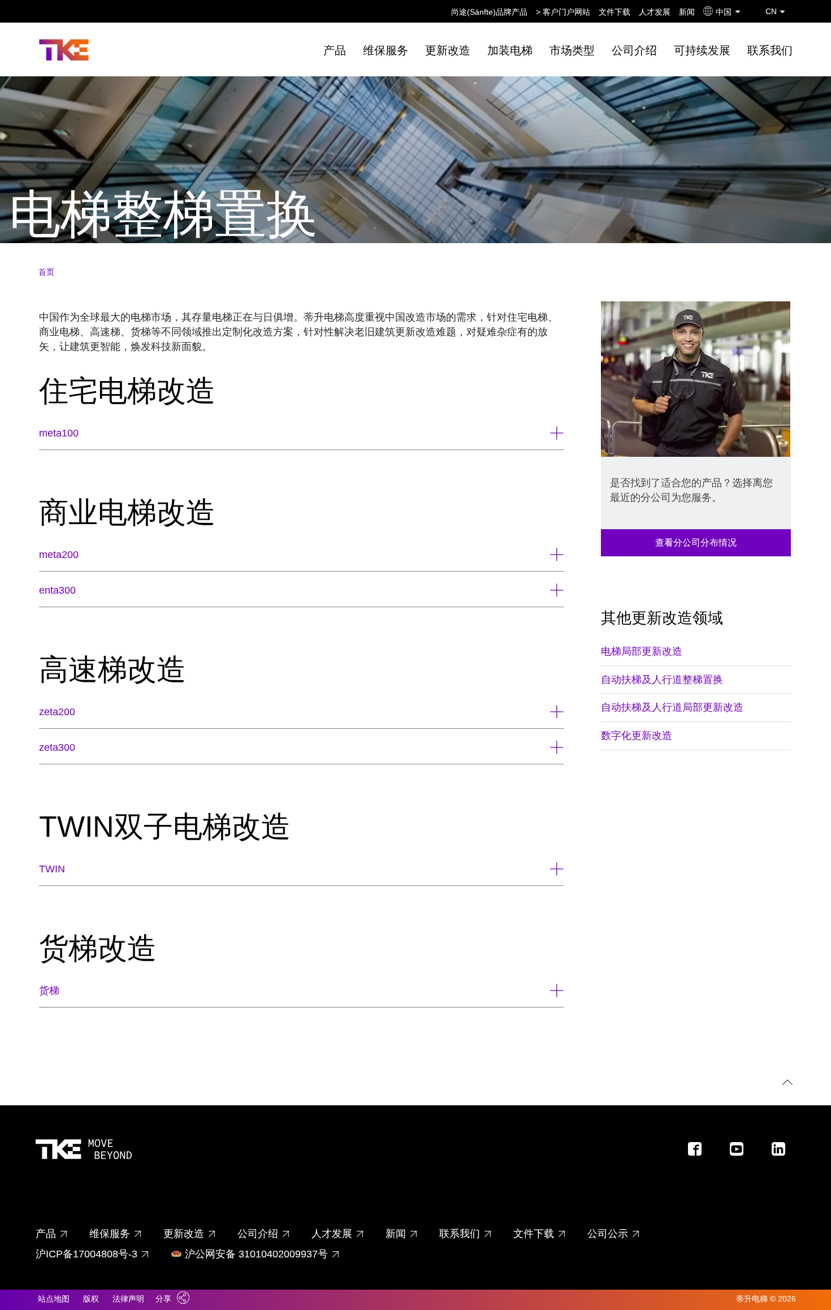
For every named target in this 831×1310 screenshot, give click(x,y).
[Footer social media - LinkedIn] (783, 1151)
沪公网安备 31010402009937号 (256, 1254)
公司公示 (607, 1233)
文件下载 (614, 11)
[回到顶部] (785, 1083)
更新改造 (447, 50)
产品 (334, 50)
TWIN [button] (52, 869)
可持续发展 (702, 50)
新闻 (687, 11)
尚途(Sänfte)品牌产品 (489, 11)
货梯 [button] (49, 990)
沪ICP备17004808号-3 (86, 1254)
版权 (91, 1298)
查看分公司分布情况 (696, 542)
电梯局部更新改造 (641, 651)
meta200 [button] (59, 554)
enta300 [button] (57, 590)
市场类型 (572, 50)
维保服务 (385, 50)
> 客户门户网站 (563, 11)
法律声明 (128, 1298)
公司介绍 (634, 50)
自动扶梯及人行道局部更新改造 (672, 707)
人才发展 (654, 11)
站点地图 (54, 1298)
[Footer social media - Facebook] (699, 1151)
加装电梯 (510, 50)
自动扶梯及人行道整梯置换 (662, 679)
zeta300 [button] (57, 747)
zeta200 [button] (57, 711)
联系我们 (770, 50)
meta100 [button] (59, 433)
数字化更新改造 (636, 735)
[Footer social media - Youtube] (741, 1151)
